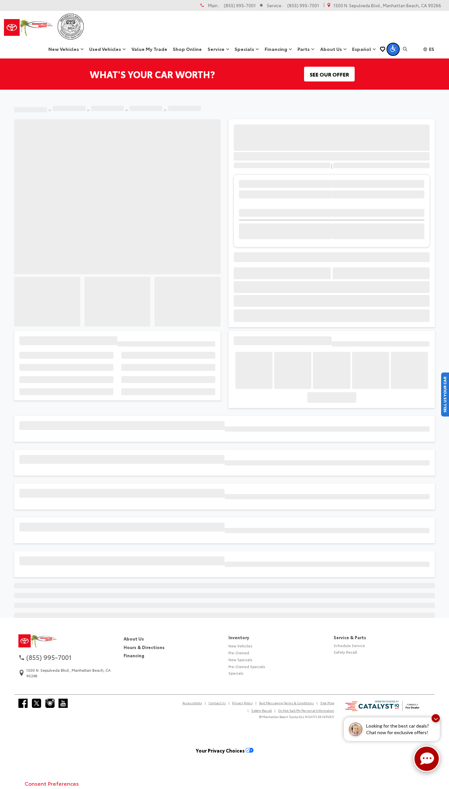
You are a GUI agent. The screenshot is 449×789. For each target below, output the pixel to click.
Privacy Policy (242, 736)
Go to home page (224, 649)
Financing (134, 689)
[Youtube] (63, 737)
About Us (134, 672)
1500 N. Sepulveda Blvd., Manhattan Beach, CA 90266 (387, 5)
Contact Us (217, 736)
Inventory (238, 671)
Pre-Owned (238, 686)
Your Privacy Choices (221, 784)
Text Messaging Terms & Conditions (286, 736)
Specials (236, 707)
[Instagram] (50, 737)
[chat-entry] (427, 759)
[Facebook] (23, 737)
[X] (36, 737)
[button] (393, 49)
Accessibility (192, 736)
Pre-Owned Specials (246, 700)
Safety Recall (345, 686)
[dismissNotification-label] (436, 718)
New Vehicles (240, 679)
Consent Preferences (52, 783)
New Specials (240, 693)
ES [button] (431, 49)
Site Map (327, 736)
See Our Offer (329, 74)
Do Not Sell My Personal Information (306, 744)
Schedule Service (349, 679)
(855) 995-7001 (240, 5)
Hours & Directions (144, 681)
